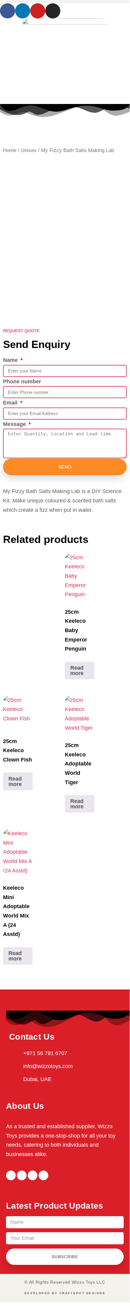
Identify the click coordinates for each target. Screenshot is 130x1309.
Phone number (22, 381)
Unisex (28, 150)
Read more (77, 670)
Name (11, 360)
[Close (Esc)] (104, 6)
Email (11, 403)
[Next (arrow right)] (118, 653)
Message (15, 424)
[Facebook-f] (11, 1175)
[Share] (80, 6)
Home (9, 150)
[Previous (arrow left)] (12, 653)
